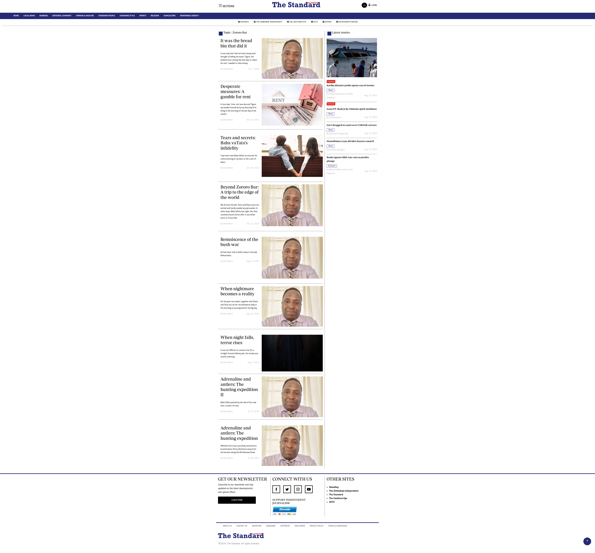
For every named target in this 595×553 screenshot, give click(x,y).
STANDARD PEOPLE (106, 16)
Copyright (285, 526)
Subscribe (270, 526)
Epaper (328, 22)
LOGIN (373, 5)
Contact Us (241, 526)
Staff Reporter (335, 118)
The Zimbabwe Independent (269, 22)
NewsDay (244, 22)
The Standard (336, 494)
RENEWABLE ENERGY (189, 16)
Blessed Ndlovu (335, 170)
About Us (227, 526)
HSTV (315, 22)
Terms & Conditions (337, 526)
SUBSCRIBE (237, 500)
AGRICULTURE (170, 16)
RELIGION (155, 16)
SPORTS (142, 16)
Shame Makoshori (336, 94)
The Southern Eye (297, 22)
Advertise (256, 526)
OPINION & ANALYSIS (85, 16)
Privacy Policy (317, 526)
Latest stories (341, 32)
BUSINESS (44, 16)
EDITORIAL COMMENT (61, 16)
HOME (16, 16)
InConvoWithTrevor (348, 22)
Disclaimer (300, 526)
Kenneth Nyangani (337, 150)
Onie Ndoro (228, 69)
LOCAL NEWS (29, 16)
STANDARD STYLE (127, 16)
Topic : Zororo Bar (235, 32)
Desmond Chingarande (338, 134)
